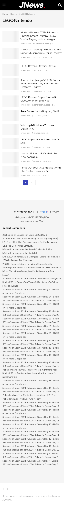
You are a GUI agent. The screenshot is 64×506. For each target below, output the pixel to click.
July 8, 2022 (38, 70)
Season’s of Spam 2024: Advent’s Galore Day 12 (34, 442)
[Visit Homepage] (32, 5)
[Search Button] (60, 5)
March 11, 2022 (40, 91)
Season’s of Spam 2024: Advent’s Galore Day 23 (34, 322)
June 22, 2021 (39, 133)
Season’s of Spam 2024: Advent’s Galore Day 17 (34, 365)
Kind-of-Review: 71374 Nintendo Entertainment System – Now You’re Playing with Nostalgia (40, 36)
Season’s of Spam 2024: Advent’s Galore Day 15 (34, 391)
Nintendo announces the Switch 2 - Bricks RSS (26, 249)
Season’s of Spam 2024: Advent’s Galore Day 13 (34, 420)
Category (14, 14)
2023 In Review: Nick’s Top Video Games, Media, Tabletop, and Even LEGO (32, 271)
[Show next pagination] (37, 182)
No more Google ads (16, 293)
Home (5, 14)
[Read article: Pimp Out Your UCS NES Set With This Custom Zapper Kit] (10, 172)
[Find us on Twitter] (7, 489)
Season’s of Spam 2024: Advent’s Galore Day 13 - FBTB (30, 424)
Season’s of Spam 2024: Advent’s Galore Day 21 (34, 329)
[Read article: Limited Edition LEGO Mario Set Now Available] (10, 157)
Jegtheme (6, 500)
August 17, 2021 (40, 116)
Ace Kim (26, 57)
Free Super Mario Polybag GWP (40, 111)
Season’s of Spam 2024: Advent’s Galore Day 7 (34, 464)
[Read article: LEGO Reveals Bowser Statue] (10, 70)
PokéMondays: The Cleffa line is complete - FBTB (27, 395)
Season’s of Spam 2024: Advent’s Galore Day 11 (34, 435)
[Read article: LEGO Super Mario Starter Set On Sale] (10, 143)
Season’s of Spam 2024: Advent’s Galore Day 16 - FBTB (30, 380)
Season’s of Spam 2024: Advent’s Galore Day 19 (34, 351)
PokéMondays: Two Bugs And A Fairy (21, 398)
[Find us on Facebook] (3, 489)
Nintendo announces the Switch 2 (19, 253)
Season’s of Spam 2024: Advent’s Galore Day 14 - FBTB (30, 409)
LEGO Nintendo (28, 14)
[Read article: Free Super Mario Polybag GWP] (10, 115)
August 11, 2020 (40, 175)
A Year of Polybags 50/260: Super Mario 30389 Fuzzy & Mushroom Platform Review (40, 83)
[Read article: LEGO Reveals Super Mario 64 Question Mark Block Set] (10, 101)
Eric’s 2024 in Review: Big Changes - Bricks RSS (26, 256)
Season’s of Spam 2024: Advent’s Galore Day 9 (34, 457)
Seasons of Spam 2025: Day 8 (32, 234)
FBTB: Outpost (46, 212)
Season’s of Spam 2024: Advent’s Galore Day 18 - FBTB (30, 355)
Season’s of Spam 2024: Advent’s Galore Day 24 (34, 300)
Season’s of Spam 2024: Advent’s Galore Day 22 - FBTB (30, 289)
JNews (12, 496)
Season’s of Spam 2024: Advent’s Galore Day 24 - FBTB (30, 304)
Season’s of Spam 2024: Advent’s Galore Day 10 (34, 449)
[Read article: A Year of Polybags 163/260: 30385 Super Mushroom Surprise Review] (10, 54)
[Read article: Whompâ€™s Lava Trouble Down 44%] (10, 129)
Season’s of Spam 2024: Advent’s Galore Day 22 (34, 314)
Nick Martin (29, 44)
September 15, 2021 (41, 105)
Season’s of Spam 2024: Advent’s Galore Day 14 (34, 406)
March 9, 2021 (39, 147)
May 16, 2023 (43, 44)
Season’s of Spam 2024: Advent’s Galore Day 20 (34, 344)
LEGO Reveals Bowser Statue (38, 65)
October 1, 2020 (40, 161)
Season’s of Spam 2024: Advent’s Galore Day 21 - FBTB (30, 333)
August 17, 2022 (40, 57)
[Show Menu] (4, 5)
